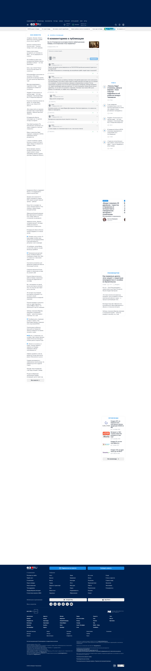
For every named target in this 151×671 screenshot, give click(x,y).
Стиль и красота (110, 578)
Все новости (35, 35)
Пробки (76, 24)
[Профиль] (123, 24)
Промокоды (40, 21)
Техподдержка (31, 588)
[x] (67, 604)
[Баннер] (110, 29)
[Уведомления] (119, 24)
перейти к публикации (56, 35)
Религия (90, 590)
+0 (92, 73)
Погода (55, 21)
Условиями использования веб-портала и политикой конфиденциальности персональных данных (98, 651)
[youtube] (71, 604)
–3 (97, 92)
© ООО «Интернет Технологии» (34, 665)
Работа (90, 585)
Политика (90, 580)
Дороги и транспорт (54, 585)
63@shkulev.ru (44, 652)
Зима (71, 575)
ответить (51, 73)
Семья (89, 593)
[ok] (59, 604)
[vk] (55, 604)
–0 (97, 73)
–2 (97, 122)
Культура (72, 580)
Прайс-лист (30, 578)
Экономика (109, 585)
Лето (71, 583)
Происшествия (92, 583)
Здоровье (52, 593)
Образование (73, 593)
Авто (50, 575)
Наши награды (31, 583)
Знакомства (48, 21)
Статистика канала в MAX (34, 593)
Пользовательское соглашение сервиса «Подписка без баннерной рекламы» (93, 661)
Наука (71, 588)
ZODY (81, 21)
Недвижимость (31, 21)
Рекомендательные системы (82, 659)
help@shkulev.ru (37, 654)
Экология (108, 583)
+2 (92, 131)
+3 (92, 112)
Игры (85, 21)
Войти (54, 58)
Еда (50, 588)
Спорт (107, 575)
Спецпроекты (109, 588)
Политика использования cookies (84, 656)
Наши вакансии (31, 585)
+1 (92, 92)
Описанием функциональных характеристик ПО (87, 650)
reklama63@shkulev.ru (103, 641)
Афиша (61, 21)
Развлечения (91, 588)
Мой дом (72, 585)
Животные (52, 590)
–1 (97, 101)
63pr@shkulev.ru (97, 645)
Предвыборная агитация (34, 590)
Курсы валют (75, 21)
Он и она (90, 575)
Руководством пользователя (83, 649)
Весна (51, 580)
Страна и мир (109, 580)
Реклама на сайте (32, 575)
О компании (30, 580)
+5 (92, 101)
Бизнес (51, 578)
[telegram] (51, 604)
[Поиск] (116, 24)
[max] (63, 604)
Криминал (73, 578)
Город (51, 583)
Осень (89, 578)
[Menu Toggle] (28, 24)
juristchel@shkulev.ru (62, 653)
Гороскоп (67, 21)
